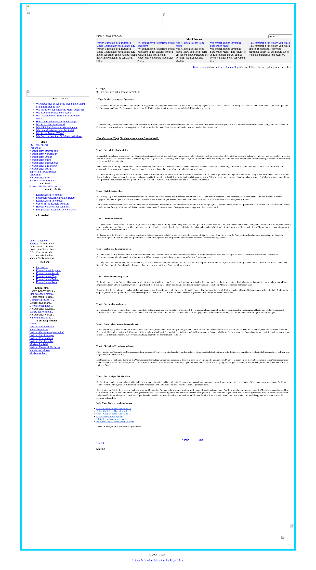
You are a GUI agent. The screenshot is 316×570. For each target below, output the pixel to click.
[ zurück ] (101, 443)
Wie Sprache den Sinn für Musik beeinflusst (59, 136)
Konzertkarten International (43, 162)
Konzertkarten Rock (46, 282)
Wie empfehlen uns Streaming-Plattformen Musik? (226, 44)
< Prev (185, 439)
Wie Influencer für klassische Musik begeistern (60, 109)
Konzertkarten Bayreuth (48, 270)
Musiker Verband (38, 353)
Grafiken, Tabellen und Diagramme (45, 186)
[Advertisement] (165, 82)
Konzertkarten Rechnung (49, 194)
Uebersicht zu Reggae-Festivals (52, 203)
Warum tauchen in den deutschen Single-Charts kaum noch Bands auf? (115, 44)
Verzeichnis (35, 174)
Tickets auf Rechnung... (41, 311)
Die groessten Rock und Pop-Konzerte (56, 209)
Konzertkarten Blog (39, 177)
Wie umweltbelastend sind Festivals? (55, 130)
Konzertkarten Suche (40, 159)
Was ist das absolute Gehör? (50, 124)
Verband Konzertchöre (41, 338)
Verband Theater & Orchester (44, 347)
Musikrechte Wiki (38, 344)
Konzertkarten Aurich (47, 273)
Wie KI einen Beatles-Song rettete (53, 112)
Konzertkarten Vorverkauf (43, 153)
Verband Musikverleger (41, 335)
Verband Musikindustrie (41, 326)
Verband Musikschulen (41, 341)
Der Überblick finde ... (41, 305)
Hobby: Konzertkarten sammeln (52, 206)
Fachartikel (35, 147)
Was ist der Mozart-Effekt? (50, 133)
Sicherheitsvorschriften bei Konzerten (55, 197)
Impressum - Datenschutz (42, 171)
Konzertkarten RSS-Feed (43, 180)
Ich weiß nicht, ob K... (41, 317)
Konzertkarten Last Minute (43, 165)
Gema (32, 323)
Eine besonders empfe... (41, 293)
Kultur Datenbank (38, 329)
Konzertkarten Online (40, 156)
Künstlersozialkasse (39, 350)
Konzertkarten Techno (47, 279)
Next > (202, 439)
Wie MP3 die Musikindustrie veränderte (56, 127)
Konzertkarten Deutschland (43, 150)
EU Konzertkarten (39, 144)
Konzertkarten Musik (40, 168)
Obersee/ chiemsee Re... (41, 299)
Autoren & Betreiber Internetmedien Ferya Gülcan (158, 560)
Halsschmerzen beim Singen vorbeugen (56, 121)
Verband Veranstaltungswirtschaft (46, 332)
